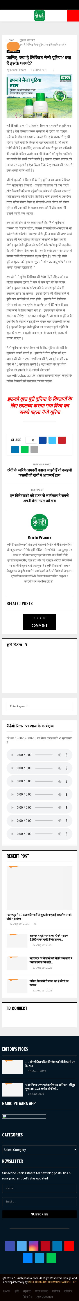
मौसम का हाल (41, 1291)
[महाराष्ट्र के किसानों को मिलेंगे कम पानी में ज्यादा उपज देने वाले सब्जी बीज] (17, 963)
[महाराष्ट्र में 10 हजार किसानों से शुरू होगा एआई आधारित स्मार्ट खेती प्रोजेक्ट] (39, 888)
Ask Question (44, 1296)
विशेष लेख (27, 1296)
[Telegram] (39, 1258)
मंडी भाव (56, 1291)
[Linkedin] (57, 1246)
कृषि (17, 1291)
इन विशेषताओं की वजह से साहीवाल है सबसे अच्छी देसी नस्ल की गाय (39, 498)
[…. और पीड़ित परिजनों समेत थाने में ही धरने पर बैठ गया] (12, 1067)
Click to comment (39, 621)
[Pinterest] (45, 1246)
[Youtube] (69, 1246)
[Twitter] (22, 1246)
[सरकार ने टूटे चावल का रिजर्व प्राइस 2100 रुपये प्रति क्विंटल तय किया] (17, 941)
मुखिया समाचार (13, 51)
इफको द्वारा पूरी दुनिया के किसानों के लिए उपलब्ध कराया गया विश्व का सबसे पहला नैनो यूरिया (39, 405)
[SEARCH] (67, 706)
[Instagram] (33, 1246)
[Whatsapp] (51, 1258)
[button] (13, 46)
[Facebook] (10, 1246)
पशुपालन (27, 1291)
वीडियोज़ (68, 1291)
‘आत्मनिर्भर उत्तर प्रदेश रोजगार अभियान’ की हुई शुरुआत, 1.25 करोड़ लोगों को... (50, 1087)
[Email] (27, 1258)
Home (7, 1291)
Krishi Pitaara (18, 70)
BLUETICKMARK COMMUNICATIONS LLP (52, 1282)
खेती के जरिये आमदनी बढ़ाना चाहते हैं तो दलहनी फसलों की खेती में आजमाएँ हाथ (39, 473)
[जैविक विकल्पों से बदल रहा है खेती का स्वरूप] (17, 986)
